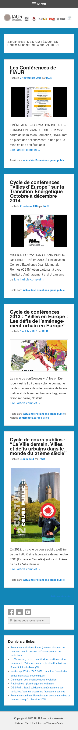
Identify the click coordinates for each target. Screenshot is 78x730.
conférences (26, 417)
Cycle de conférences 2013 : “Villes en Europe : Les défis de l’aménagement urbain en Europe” (39, 318)
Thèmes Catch (54, 723)
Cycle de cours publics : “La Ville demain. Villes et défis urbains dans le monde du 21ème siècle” (38, 446)
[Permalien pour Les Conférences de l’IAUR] (39, 120)
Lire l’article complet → (25, 149)
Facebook (11, 612)
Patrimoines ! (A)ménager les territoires (32, 683)
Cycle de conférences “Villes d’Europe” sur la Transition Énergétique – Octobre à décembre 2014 (38, 191)
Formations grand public (50, 160)
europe (38, 417)
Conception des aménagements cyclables (34, 679)
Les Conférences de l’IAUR (33, 70)
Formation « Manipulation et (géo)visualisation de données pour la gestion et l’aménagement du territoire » (38, 651)
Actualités (29, 160)
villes (46, 417)
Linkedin (19, 612)
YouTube (28, 612)
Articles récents (62, 596)
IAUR (49, 77)
